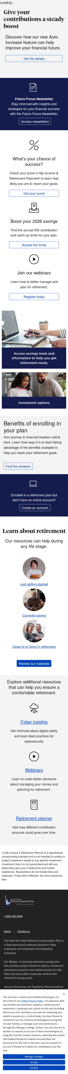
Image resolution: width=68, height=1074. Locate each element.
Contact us (23, 931)
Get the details (34, 58)
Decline (34, 1067)
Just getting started (34, 584)
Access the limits (34, 244)
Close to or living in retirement (34, 646)
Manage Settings (34, 1056)
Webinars (34, 770)
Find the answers (18, 466)
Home (7, 931)
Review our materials (34, 663)
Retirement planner (34, 818)
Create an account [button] (35, 507)
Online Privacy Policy (32, 1000)
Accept (34, 1062)
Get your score (34, 193)
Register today (34, 296)
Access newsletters (35, 121)
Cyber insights (34, 721)
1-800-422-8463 (13, 916)
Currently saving (34, 615)
